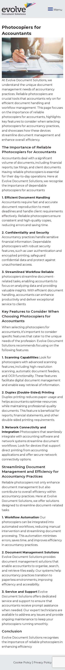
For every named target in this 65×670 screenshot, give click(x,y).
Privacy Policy (43, 662)
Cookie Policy (22, 662)
